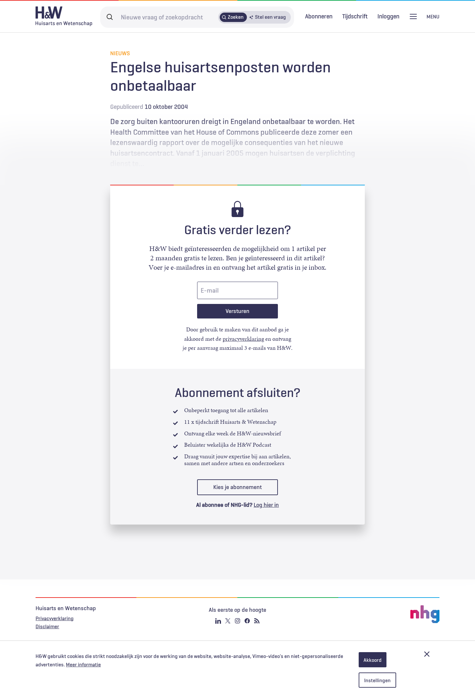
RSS (257, 621)
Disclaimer (47, 626)
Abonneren (318, 16)
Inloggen (388, 16)
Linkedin (218, 621)
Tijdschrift (355, 16)
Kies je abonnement (237, 487)
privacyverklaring (243, 339)
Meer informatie (83, 664)
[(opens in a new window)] (372, 614)
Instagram (237, 621)
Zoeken (236, 17)
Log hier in (266, 505)
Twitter (228, 621)
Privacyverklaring (55, 618)
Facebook (247, 621)
